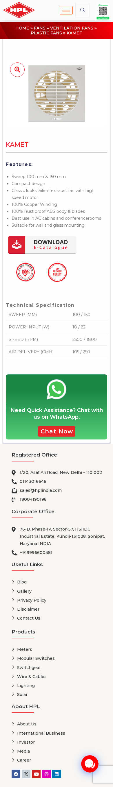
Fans (39, 28)
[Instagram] (46, 774)
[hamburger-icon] (66, 10)
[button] (82, 10)
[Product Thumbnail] (17, 69)
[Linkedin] (56, 774)
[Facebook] (16, 774)
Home (22, 28)
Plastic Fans (46, 33)
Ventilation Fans (71, 28)
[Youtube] (36, 774)
